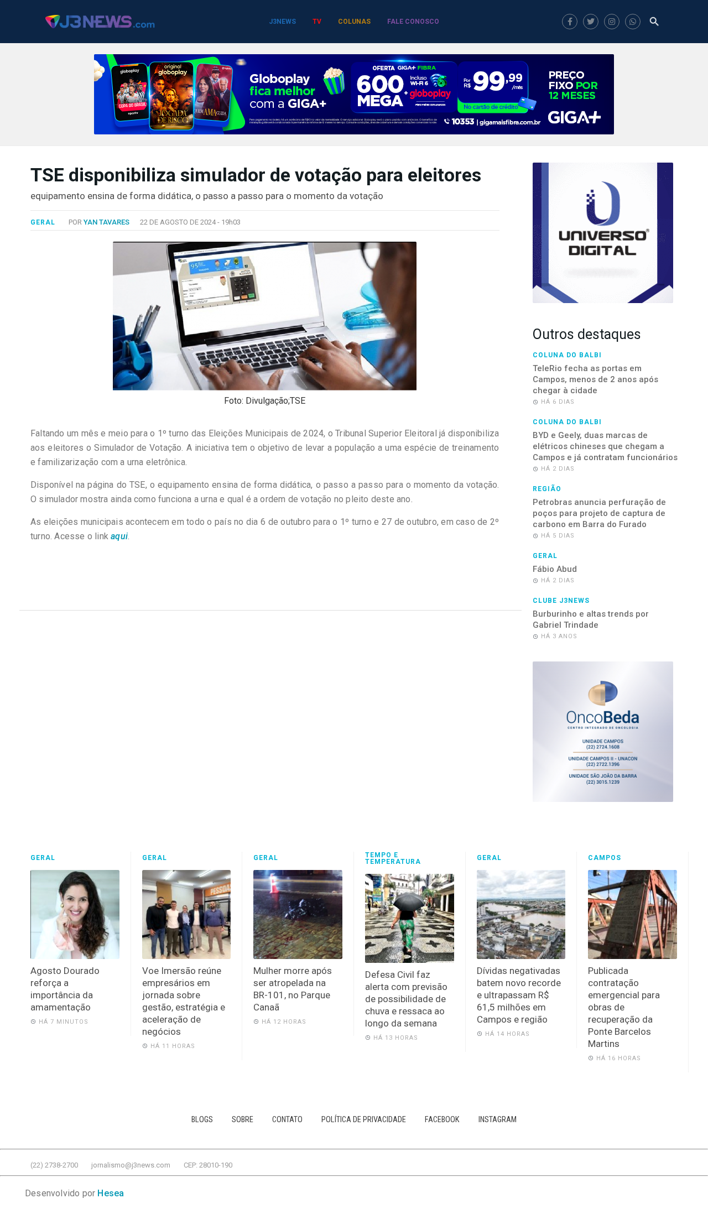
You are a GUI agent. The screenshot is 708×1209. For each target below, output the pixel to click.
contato (287, 1119)
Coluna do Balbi (567, 355)
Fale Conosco (413, 21)
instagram (497, 1119)
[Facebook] (569, 21)
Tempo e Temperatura (393, 858)
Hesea (110, 1193)
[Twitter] (590, 21)
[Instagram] (612, 21)
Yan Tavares (106, 222)
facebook (442, 1119)
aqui (118, 536)
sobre (242, 1119)
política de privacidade (363, 1119)
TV (317, 21)
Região (547, 489)
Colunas (354, 21)
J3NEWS (282, 21)
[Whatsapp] (633, 21)
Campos (604, 857)
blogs (202, 1119)
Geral (42, 222)
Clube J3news (561, 600)
